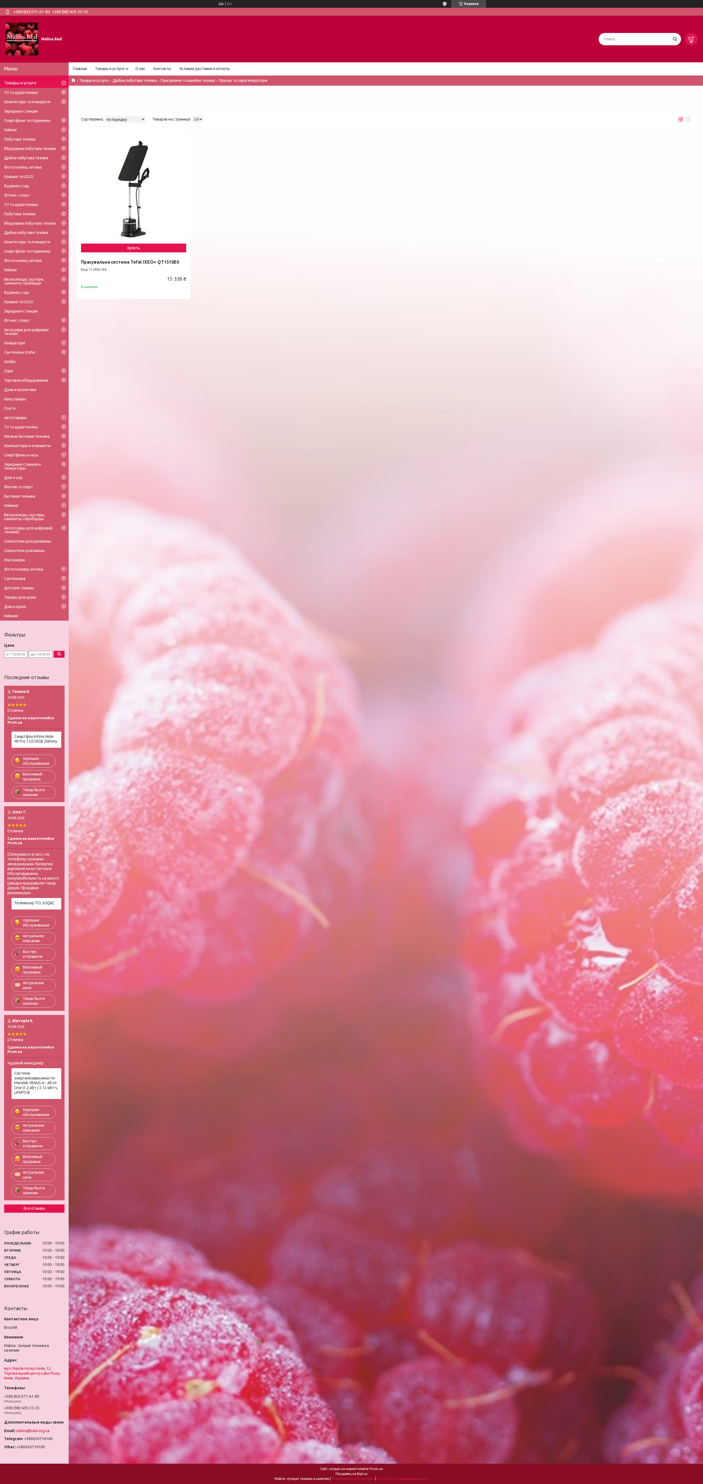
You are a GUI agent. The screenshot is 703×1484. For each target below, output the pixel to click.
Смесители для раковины (27, 541)
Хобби (9, 361)
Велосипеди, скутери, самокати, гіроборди (24, 281)
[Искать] (675, 39)
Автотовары (15, 417)
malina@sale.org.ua (32, 1431)
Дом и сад (13, 477)
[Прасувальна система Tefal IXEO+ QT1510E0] (133, 189)
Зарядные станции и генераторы (22, 466)
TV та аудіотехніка (21, 92)
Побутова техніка (19, 139)
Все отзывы (34, 1208)
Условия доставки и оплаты (204, 68)
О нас (140, 68)
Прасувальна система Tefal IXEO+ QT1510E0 (130, 262)
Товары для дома (20, 597)
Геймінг (10, 130)
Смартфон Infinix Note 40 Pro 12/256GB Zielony (35, 739)
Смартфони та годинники (27, 120)
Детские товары (19, 588)
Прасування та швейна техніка (188, 80)
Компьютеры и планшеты (27, 445)
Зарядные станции (21, 111)
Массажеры (14, 560)
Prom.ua (376, 1469)
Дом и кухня (15, 606)
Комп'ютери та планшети (27, 102)
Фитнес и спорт (18, 487)
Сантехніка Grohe (19, 352)
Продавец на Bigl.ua (351, 1473)
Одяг (8, 371)
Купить (133, 248)
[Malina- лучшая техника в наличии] (21, 39)
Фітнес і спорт (17, 195)
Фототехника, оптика (23, 569)
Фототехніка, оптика (23, 167)
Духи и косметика (20, 389)
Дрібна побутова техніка (135, 80)
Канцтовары (15, 399)
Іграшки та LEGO (18, 176)
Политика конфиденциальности (402, 1478)
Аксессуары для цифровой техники (28, 530)
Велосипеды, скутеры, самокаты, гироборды (24, 517)
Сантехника (14, 578)
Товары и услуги (109, 68)
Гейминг (11, 505)
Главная (80, 68)
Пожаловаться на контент (353, 1478)
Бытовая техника (19, 496)
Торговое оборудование (26, 380)
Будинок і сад (16, 186)
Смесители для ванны (24, 550)
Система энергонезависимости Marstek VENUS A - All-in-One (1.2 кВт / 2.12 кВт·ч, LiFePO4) (36, 1083)
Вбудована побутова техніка (30, 148)
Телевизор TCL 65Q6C (34, 903)
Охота (9, 408)
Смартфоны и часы (21, 455)
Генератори (14, 343)
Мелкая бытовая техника (26, 436)
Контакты (162, 68)
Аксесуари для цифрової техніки (26, 332)
